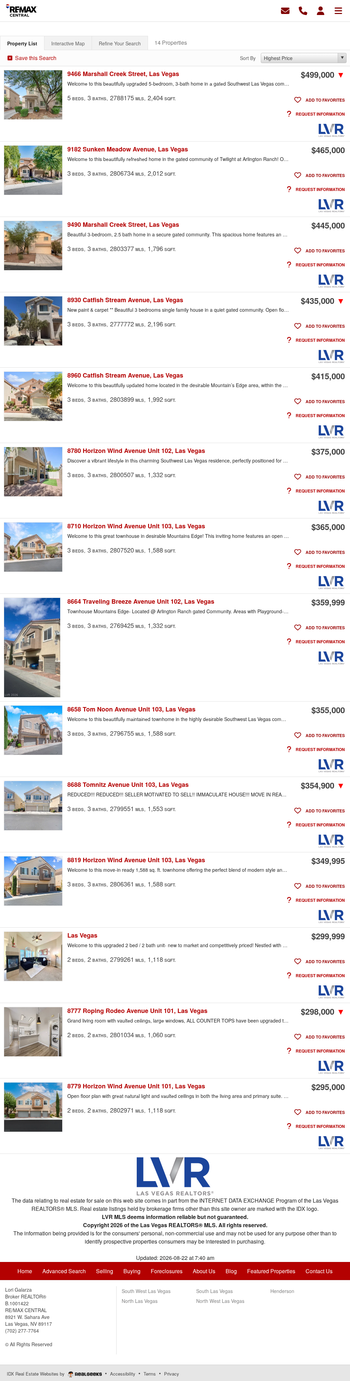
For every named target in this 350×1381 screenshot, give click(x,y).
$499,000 (323, 74)
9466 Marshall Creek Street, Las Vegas (123, 73)
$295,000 (328, 1087)
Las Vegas (82, 935)
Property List (22, 43)
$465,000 (328, 150)
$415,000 (328, 376)
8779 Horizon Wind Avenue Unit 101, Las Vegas (136, 1086)
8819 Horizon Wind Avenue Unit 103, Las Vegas (136, 860)
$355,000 (328, 710)
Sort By (248, 58)
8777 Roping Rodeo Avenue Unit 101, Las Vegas (137, 1010)
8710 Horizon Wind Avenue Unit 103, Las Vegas (136, 526)
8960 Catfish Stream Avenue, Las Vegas (125, 375)
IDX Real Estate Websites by (36, 1373)
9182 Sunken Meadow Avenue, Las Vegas (127, 149)
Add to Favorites (325, 100)
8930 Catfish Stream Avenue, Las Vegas (125, 300)
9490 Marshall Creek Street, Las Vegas (123, 224)
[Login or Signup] (320, 10)
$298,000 (323, 1011)
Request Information (320, 114)
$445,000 (328, 225)
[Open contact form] (285, 10)
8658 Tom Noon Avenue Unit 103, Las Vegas (131, 709)
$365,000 (328, 527)
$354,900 (323, 785)
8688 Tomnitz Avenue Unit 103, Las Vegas (128, 784)
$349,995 (328, 860)
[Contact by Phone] (303, 10)
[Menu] (338, 10)
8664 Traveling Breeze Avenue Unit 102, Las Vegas (140, 601)
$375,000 (328, 451)
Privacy (171, 1373)
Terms (150, 1373)
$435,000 (323, 300)
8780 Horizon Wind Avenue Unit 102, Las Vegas (136, 450)
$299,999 (328, 936)
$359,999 (328, 602)
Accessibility (122, 1373)
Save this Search (35, 58)
